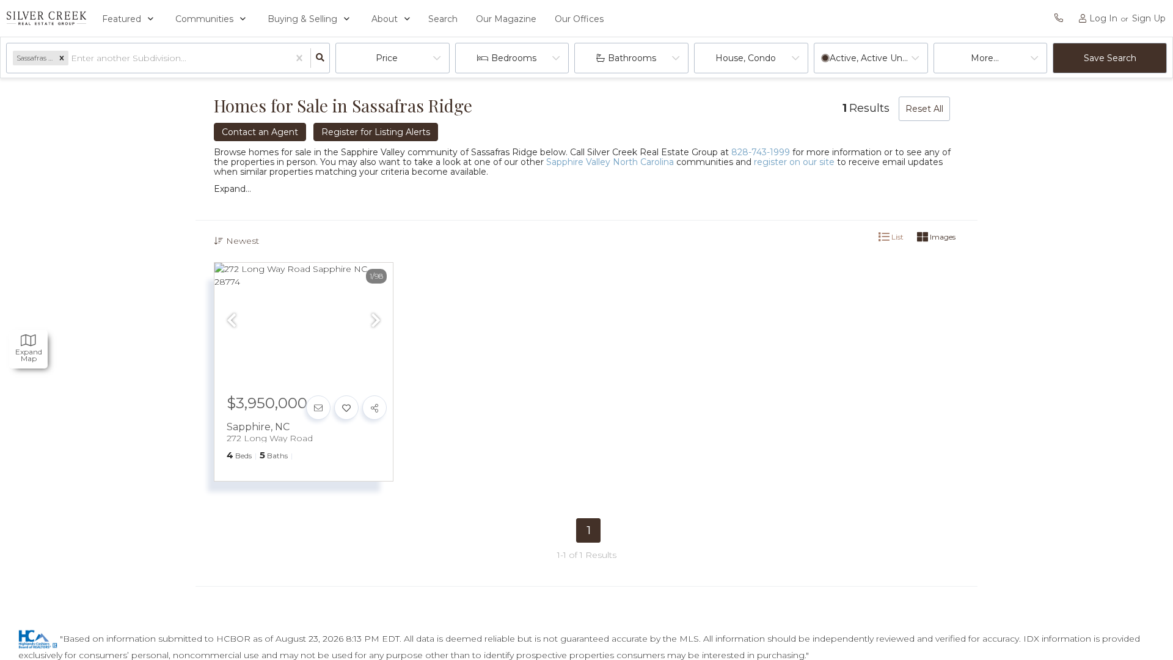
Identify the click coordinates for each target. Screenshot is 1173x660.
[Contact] (318, 407)
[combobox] (72, 58)
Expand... (232, 189)
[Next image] (376, 321)
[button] (61, 58)
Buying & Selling (302, 18)
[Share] (374, 407)
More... (985, 58)
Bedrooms (513, 58)
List (897, 236)
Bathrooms (632, 58)
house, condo (745, 58)
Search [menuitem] (443, 18)
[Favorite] (346, 407)
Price (387, 58)
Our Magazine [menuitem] (506, 18)
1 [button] (588, 530)
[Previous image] (231, 321)
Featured (121, 18)
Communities (204, 18)
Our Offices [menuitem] (579, 18)
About (384, 18)
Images (942, 236)
